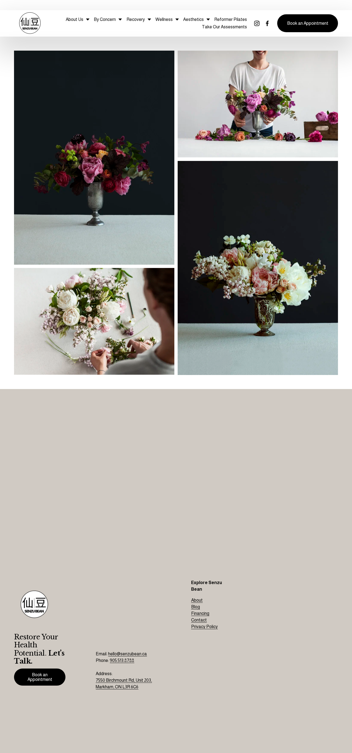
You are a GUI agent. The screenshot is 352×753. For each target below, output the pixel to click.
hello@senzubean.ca (127, 653)
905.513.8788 (122, 660)
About (197, 600)
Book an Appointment (307, 23)
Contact (199, 620)
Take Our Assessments (224, 26)
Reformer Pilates (230, 19)
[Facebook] (267, 23)
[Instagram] (257, 23)
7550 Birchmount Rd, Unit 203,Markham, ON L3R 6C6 (124, 683)
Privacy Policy (204, 626)
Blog (195, 606)
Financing (200, 613)
